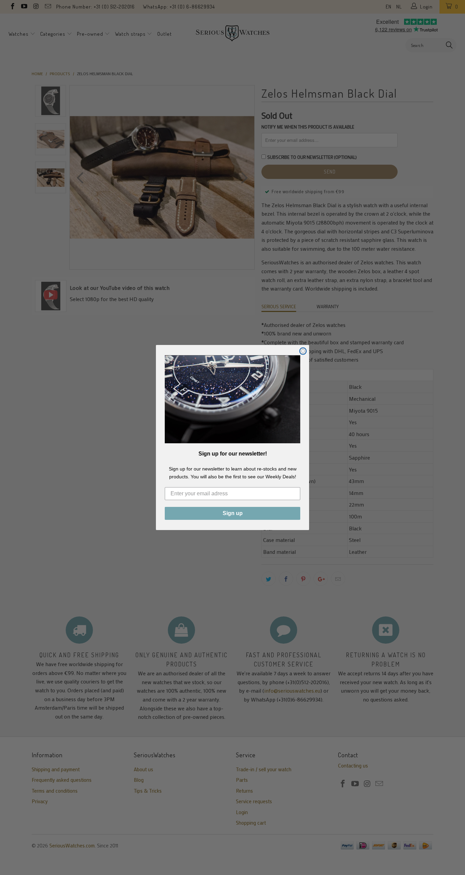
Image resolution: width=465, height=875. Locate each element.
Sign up (233, 513)
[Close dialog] (303, 351)
